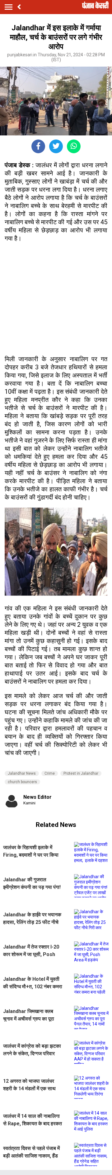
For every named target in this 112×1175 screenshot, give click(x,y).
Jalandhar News (22, 773)
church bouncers (22, 782)
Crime (49, 773)
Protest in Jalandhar (80, 773)
